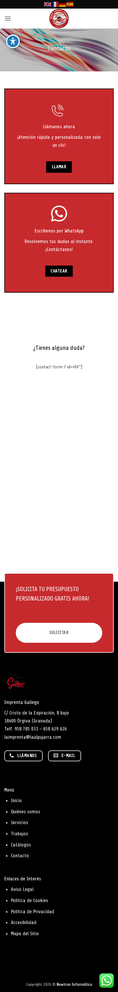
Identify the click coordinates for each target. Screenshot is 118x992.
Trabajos (19, 833)
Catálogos (21, 845)
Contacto (20, 855)
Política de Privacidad (32, 911)
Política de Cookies (29, 900)
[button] (7, 18)
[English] (48, 4)
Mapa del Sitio (25, 933)
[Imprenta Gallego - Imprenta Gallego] (59, 19)
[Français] (55, 4)
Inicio (16, 800)
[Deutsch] (62, 4)
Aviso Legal (22, 889)
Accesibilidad (23, 922)
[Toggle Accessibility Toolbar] (13, 41)
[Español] (70, 4)
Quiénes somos (25, 811)
